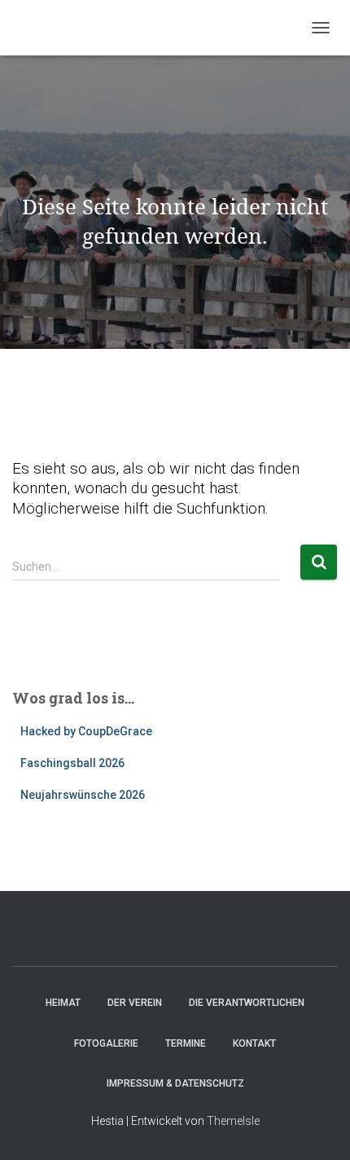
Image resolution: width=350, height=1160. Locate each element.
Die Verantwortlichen (246, 1002)
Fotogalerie (106, 1043)
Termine (185, 1043)
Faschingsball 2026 (72, 763)
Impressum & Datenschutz (175, 1083)
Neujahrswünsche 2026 (82, 794)
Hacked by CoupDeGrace (86, 731)
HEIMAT (63, 1002)
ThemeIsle (233, 1120)
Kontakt (254, 1043)
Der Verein (134, 1002)
